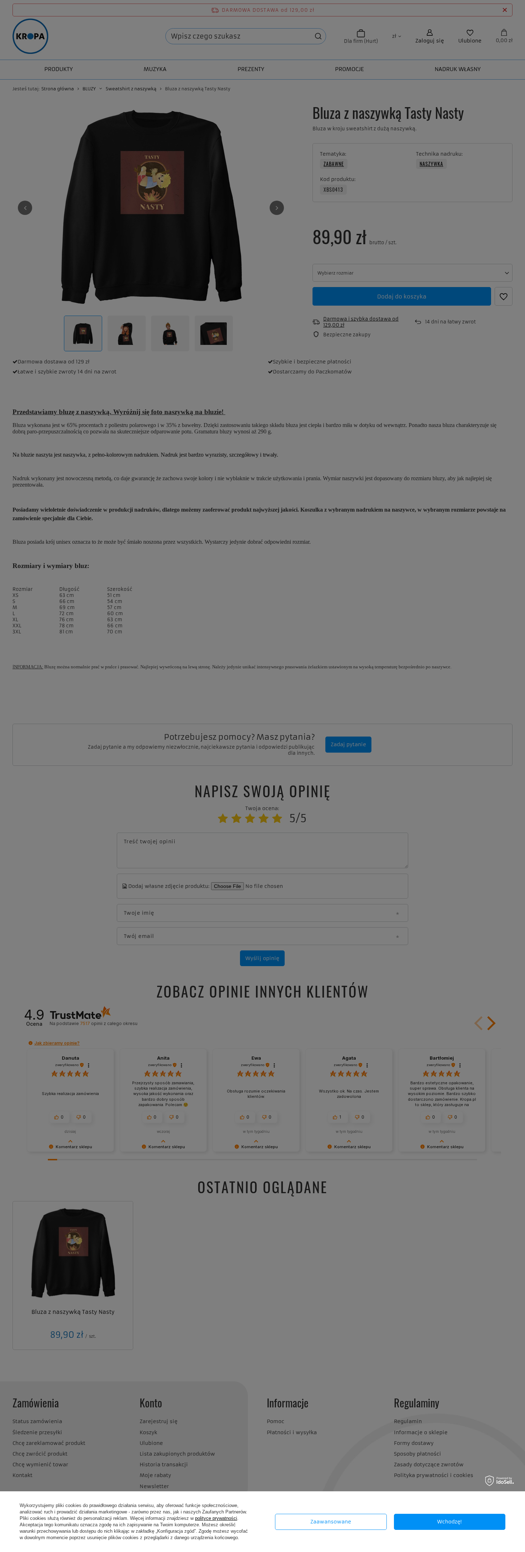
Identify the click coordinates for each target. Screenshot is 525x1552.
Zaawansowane (330, 1521)
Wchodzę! (449, 1521)
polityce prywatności (216, 1518)
